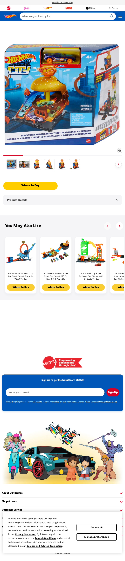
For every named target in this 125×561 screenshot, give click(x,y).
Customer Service (12, 510)
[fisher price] (69, 8)
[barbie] (27, 8)
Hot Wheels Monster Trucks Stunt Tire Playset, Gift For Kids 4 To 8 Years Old (55, 276)
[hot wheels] (47, 8)
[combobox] (68, 16)
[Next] (118, 164)
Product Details (17, 199)
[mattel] (8, 8)
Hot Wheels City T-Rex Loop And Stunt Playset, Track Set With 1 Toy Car (21, 276)
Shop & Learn (9, 501)
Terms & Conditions (45, 538)
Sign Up (113, 392)
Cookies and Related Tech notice (44, 546)
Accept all (97, 527)
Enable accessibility (62, 2)
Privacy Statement (25, 534)
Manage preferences (96, 536)
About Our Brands (12, 493)
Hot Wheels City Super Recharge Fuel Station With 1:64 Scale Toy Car (91, 276)
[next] (120, 226)
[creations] (90, 8)
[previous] (107, 226)
